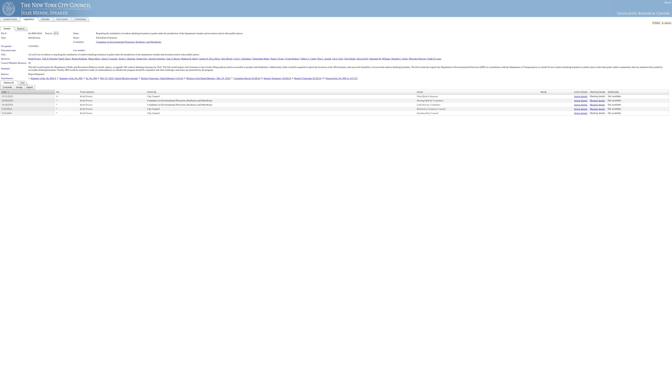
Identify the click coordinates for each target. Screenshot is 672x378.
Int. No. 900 (91, 78)
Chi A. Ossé (337, 58)
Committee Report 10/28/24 (246, 78)
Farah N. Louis (434, 58)
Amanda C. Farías (399, 58)
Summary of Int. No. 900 (70, 78)
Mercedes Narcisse (417, 58)
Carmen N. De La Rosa (209, 58)
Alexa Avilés (362, 58)
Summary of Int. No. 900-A (43, 78)
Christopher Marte (260, 58)
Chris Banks (350, 58)
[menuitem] (7, 87)
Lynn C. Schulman (242, 58)
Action (420, 91)
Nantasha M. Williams (379, 58)
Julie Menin (226, 58)
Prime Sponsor (87, 91)
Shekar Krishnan (79, 58)
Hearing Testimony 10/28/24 (277, 78)
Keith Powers (34, 58)
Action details (580, 96)
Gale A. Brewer (173, 58)
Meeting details (597, 100)
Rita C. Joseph (324, 58)
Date (4, 91)
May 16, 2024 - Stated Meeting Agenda (119, 78)
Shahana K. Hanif (189, 58)
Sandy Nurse (65, 58)
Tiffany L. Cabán (308, 58)
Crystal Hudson (292, 58)
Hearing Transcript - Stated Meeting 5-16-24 (162, 78)
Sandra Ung (141, 58)
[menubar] (17, 87)
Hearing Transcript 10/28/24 (307, 78)
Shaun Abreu (94, 58)
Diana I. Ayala (277, 58)
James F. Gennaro (109, 58)
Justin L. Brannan (127, 58)
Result (544, 91)
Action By (151, 91)
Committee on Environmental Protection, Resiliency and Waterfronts (128, 42)
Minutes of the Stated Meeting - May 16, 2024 (208, 78)
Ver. (58, 91)
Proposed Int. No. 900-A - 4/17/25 (342, 78)
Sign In (667, 2)
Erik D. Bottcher (50, 58)
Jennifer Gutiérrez (156, 58)
